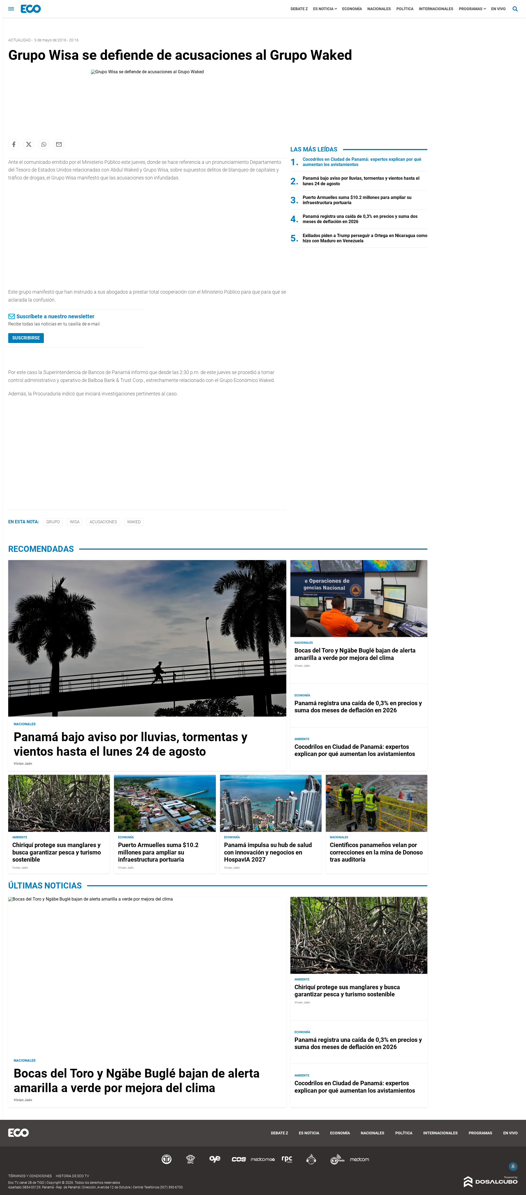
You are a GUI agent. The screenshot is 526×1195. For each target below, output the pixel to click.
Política (404, 9)
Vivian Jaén (23, 763)
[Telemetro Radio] (335, 1163)
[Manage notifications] (513, 1166)
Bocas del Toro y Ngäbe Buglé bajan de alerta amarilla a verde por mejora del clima (355, 654)
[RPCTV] (191, 1163)
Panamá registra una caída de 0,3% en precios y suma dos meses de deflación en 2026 (358, 707)
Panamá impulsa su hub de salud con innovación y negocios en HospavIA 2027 (268, 852)
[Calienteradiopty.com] (311, 1163)
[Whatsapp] (44, 144)
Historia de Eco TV (72, 1176)
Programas (470, 9)
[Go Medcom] (263, 1163)
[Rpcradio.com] (287, 1163)
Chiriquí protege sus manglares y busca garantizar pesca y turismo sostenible (56, 852)
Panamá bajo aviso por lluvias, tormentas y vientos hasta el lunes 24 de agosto (130, 744)
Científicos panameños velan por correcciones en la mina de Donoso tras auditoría (376, 852)
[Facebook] (13, 144)
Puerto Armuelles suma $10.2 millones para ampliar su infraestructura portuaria (158, 852)
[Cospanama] (239, 1163)
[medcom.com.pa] (359, 1163)
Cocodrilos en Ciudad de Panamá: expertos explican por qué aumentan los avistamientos (355, 750)
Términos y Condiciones (30, 1176)
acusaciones (103, 521)
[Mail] (59, 144)
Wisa (74, 521)
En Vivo (498, 9)
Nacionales (379, 9)
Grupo (53, 521)
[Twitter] (29, 144)
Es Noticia (323, 9)
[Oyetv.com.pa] (215, 1163)
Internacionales (436, 9)
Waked (134, 521)
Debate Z (299, 9)
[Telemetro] (167, 1163)
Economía (352, 9)
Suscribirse (26, 338)
